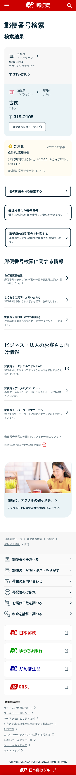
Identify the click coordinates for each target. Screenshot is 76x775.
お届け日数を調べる (27, 602)
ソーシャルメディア (15, 745)
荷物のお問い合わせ (27, 581)
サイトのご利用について (18, 707)
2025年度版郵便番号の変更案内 (22, 445)
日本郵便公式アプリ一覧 (18, 740)
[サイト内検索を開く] (69, 5)
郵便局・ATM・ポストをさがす (35, 570)
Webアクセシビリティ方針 (19, 718)
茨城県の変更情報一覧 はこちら (26, 170)
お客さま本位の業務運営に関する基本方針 (28, 724)
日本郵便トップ (13, 539)
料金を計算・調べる (27, 613)
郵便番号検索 (34, 539)
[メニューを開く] (6, 5)
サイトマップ (11, 750)
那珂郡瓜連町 (12, 544)
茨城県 (50, 539)
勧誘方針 (9, 729)
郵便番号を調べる (25, 559)
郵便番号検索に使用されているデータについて (31, 436)
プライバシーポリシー (17, 713)
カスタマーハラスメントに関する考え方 (27, 734)
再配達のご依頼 (24, 592)
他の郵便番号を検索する (25, 191)
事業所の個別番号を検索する (35, 237)
